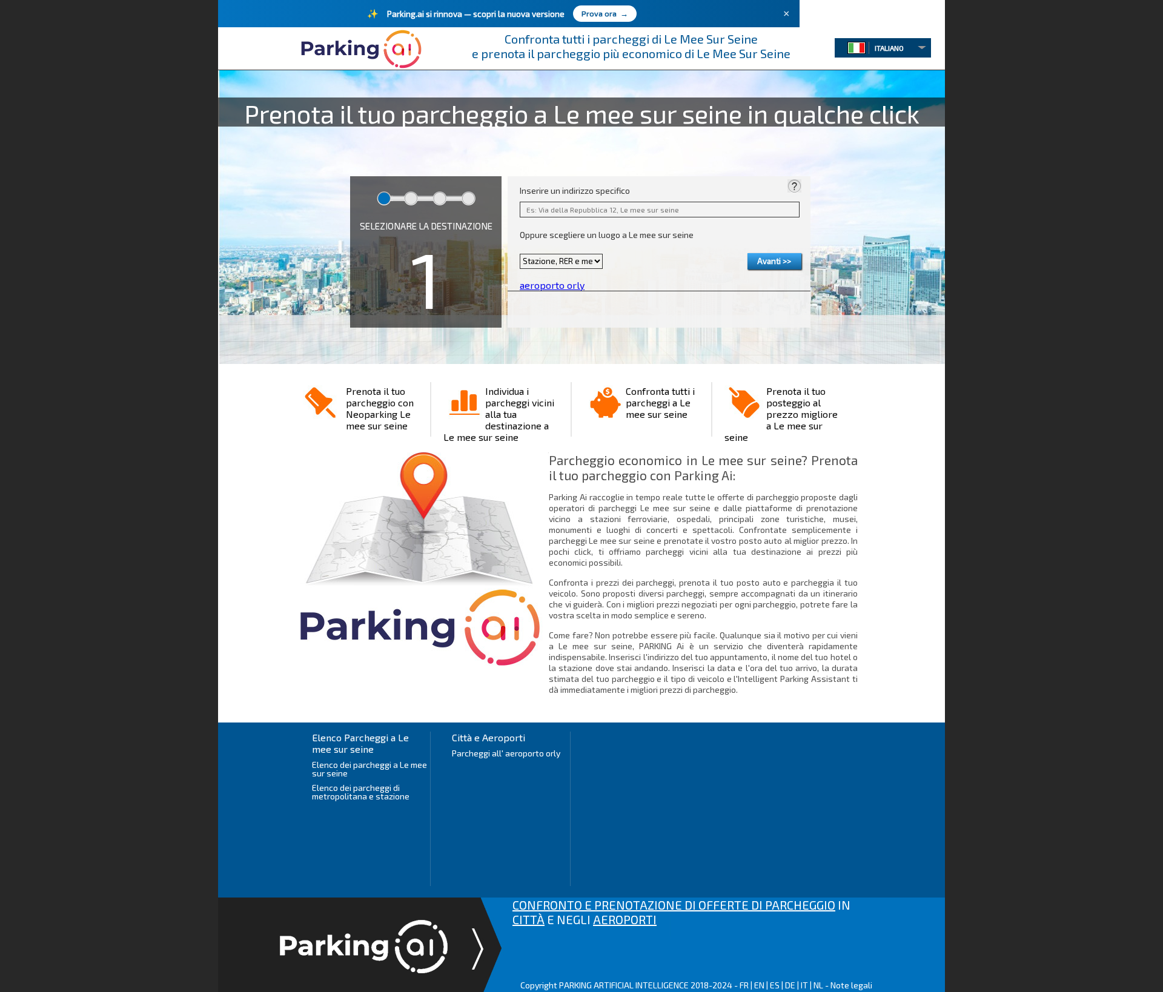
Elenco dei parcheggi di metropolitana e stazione (360, 791)
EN (759, 985)
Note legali (851, 985)
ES (775, 985)
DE (790, 985)
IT (804, 985)
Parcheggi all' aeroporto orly (506, 753)
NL (818, 985)
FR (744, 985)
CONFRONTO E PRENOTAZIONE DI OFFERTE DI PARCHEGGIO (673, 905)
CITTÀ (528, 919)
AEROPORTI (625, 919)
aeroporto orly (552, 285)
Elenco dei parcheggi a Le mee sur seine (369, 768)
